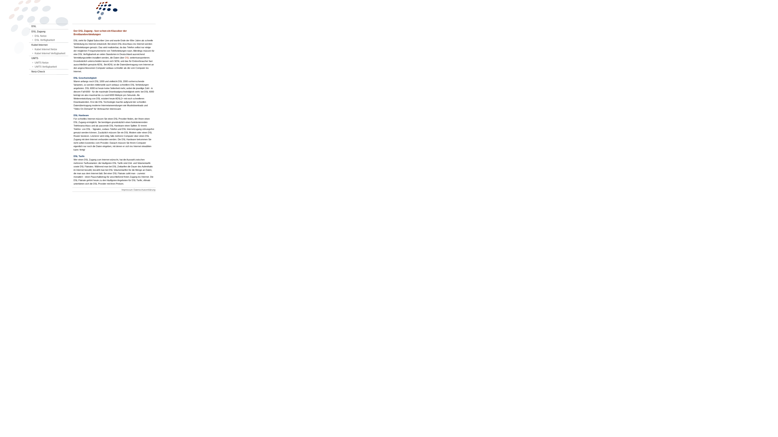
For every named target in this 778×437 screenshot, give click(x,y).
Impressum (127, 190)
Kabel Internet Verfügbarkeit (50, 53)
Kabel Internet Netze (46, 49)
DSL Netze (41, 36)
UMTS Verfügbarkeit (46, 66)
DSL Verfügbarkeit (45, 40)
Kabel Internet (39, 44)
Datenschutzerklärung (144, 190)
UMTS (34, 58)
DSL (33, 26)
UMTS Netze (42, 62)
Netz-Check (38, 71)
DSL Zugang (38, 31)
